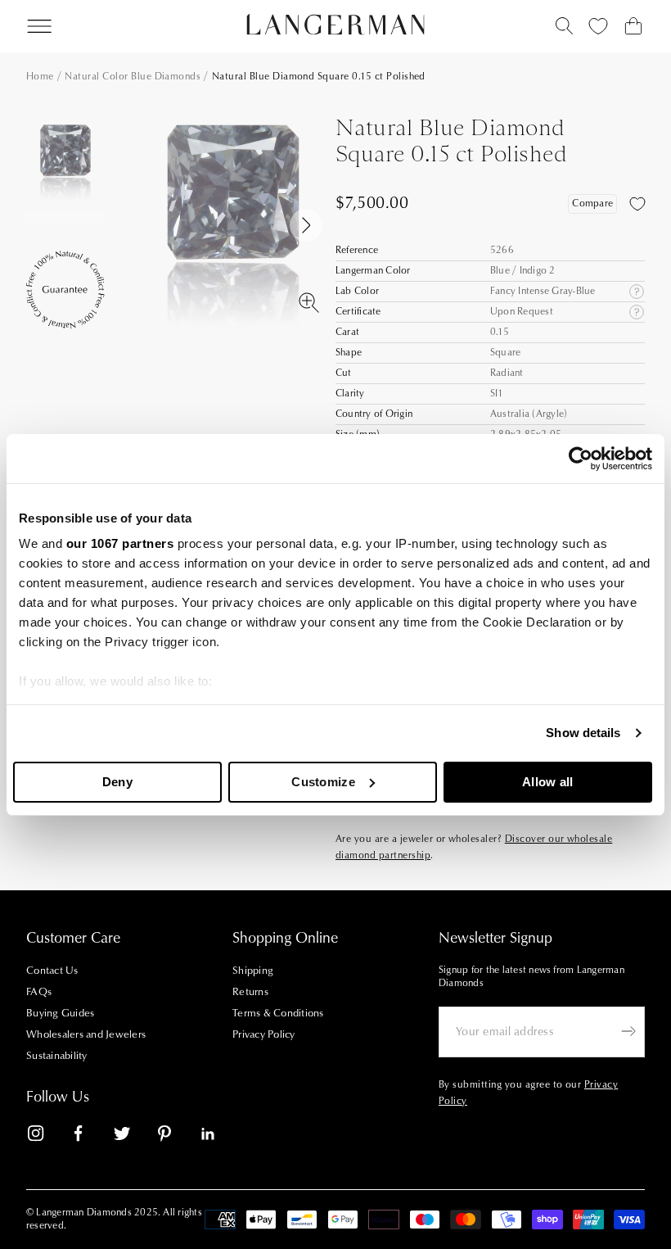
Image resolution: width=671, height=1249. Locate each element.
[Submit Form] (628, 1031)
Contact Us (52, 970)
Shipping (252, 970)
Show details (583, 733)
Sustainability (57, 1055)
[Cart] (633, 26)
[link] (45, 1136)
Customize (323, 782)
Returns (250, 991)
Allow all (548, 782)
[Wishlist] (598, 26)
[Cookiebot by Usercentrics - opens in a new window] (580, 458)
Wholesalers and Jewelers (86, 1034)
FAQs (39, 991)
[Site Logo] (336, 24)
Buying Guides (60, 1013)
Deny (117, 782)
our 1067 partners (120, 543)
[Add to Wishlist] (637, 203)
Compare (592, 203)
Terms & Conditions (278, 1013)
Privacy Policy (263, 1034)
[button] (65, 198)
